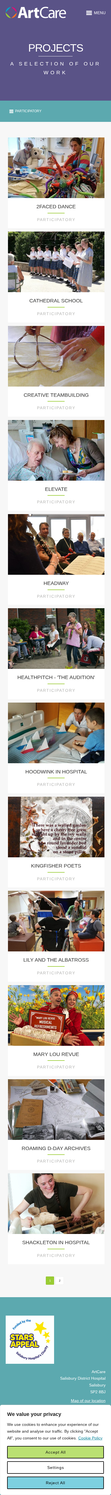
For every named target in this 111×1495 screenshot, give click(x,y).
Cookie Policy (90, 1438)
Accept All (56, 1452)
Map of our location (88, 1400)
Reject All (55, 1483)
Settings (55, 1467)
